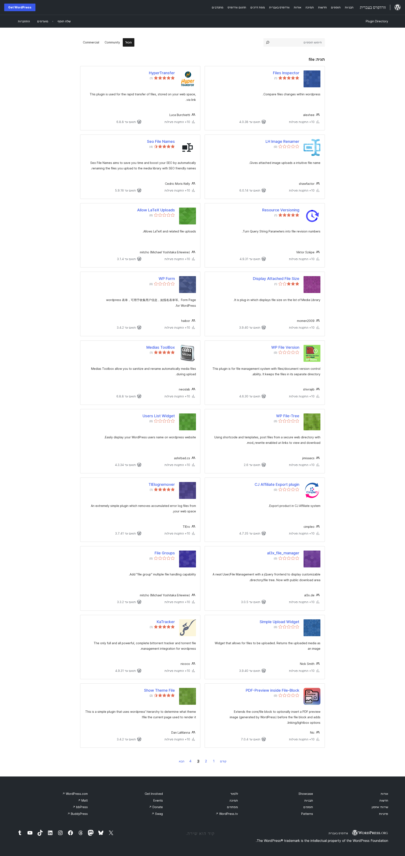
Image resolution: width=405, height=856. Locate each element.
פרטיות (383, 813)
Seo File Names (161, 141)
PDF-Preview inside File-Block (272, 690)
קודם (223, 761)
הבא (181, 761)
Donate (156, 807)
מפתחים (232, 807)
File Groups (165, 553)
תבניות (308, 800)
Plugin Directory (377, 21)
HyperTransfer (162, 73)
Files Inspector (286, 73)
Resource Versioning (280, 210)
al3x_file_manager (283, 553)
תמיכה (234, 800)
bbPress (80, 807)
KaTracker (166, 622)
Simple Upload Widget (279, 622)
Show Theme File (159, 690)
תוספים (308, 807)
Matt (83, 800)
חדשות (383, 800)
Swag (157, 813)
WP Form (167, 278)
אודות (384, 793)
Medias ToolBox (160, 347)
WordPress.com (75, 793)
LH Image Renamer (282, 141)
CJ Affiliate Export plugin (277, 484)
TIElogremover (161, 484)
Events (158, 800)
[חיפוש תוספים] (267, 42)
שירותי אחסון (380, 807)
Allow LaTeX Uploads (156, 210)
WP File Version (285, 347)
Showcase (305, 793)
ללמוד (234, 793)
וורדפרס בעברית (338, 833)
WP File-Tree (287, 416)
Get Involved (154, 793)
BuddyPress (77, 813)
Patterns (307, 813)
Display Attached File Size (276, 278)
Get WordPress (19, 7)
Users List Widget (159, 416)
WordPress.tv (227, 813)
